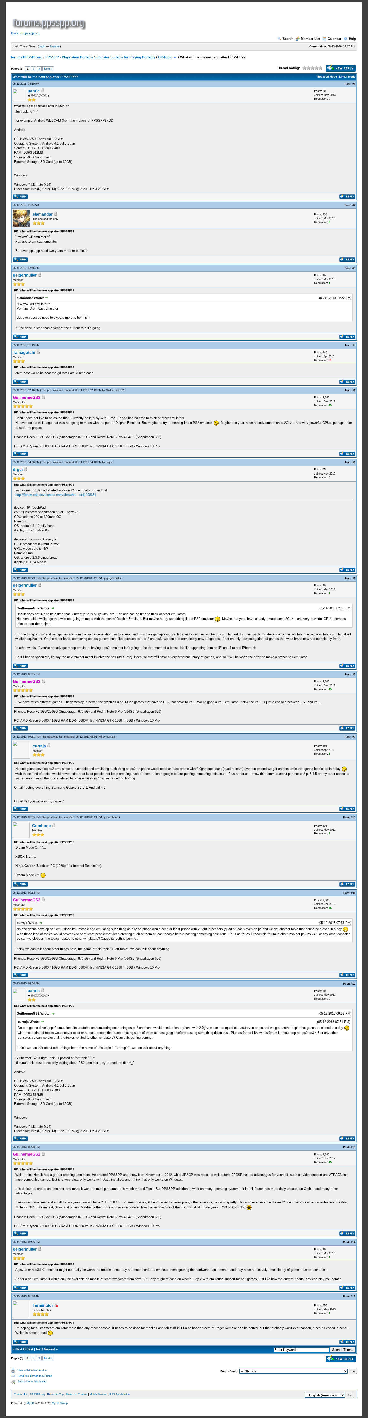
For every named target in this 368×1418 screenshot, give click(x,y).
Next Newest (45, 1349)
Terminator (43, 1305)
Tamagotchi (24, 352)
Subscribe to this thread (32, 1381)
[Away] (56, 1306)
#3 (353, 268)
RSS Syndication (119, 1394)
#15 (353, 1296)
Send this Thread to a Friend (35, 1375)
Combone (112, 817)
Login (42, 46)
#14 (353, 1242)
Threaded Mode (326, 76)
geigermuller (25, 275)
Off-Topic (165, 57)
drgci (109, 462)
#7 (353, 578)
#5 (353, 390)
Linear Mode (347, 76)
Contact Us (21, 1394)
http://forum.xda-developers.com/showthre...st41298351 (55, 495)
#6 (353, 462)
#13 (353, 1147)
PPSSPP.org (37, 1394)
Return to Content (76, 1394)
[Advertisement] (178, 18)
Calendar (334, 39)
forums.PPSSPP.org (26, 57)
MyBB (30, 1403)
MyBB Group (60, 1403)
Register (55, 46)
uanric (34, 91)
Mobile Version (98, 1394)
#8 (353, 674)
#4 (353, 345)
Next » (48, 68)
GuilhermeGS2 (115, 390)
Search (288, 39)
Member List (310, 39)
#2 (353, 205)
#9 (353, 736)
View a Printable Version (32, 1370)
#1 (353, 83)
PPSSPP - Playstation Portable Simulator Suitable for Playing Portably (100, 57)
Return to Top (55, 1394)
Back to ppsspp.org (25, 33)
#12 (353, 983)
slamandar (43, 214)
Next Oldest (24, 1349)
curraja (110, 736)
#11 (353, 892)
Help (352, 39)
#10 (353, 817)
